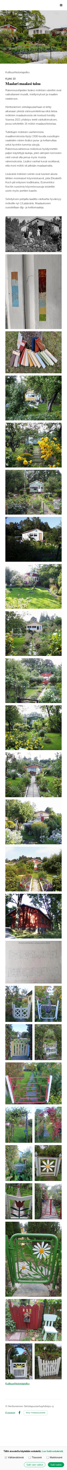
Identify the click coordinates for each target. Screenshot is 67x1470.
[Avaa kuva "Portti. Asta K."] (18, 1004)
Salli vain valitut (34, 1464)
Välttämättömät (16, 1457)
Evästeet (10, 1413)
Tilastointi (37, 1457)
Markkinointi (56, 1457)
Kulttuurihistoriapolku (17, 1383)
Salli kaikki (56, 1464)
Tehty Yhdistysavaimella (35, 1413)
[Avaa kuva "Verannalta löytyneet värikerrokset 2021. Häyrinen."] (33, 291)
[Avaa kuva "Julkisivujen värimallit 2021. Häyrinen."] (33, 352)
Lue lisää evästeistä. (52, 1451)
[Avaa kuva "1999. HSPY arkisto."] (33, 398)
